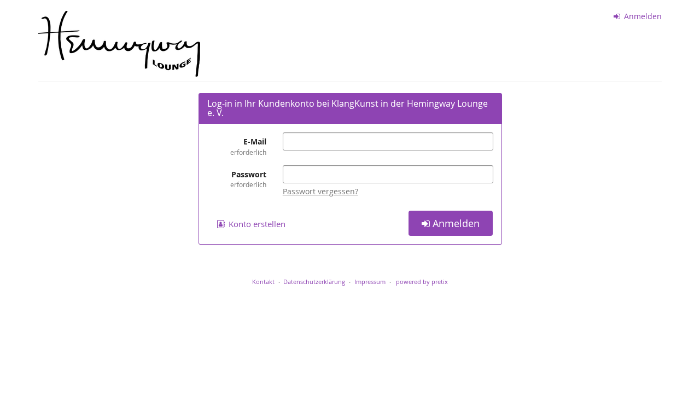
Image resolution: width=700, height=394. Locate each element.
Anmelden (642, 16)
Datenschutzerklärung (314, 281)
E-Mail (248, 146)
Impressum (370, 281)
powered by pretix (422, 281)
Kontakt (263, 281)
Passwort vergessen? (320, 191)
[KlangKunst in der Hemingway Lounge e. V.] (119, 44)
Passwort (248, 179)
